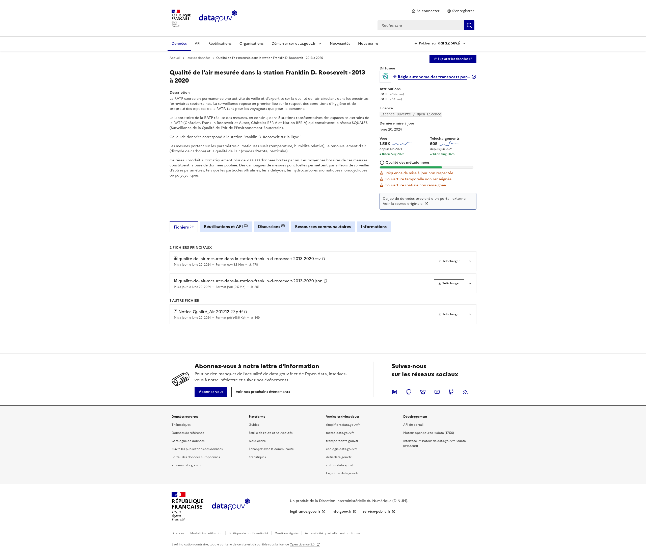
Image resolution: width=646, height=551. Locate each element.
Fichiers (184, 227)
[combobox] (426, 25)
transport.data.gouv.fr (342, 441)
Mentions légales (287, 533)
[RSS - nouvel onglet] (465, 392)
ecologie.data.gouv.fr (341, 449)
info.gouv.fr (342, 511)
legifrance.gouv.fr (305, 511)
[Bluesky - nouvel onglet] (423, 392)
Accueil (175, 58)
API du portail (413, 424)
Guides (254, 424)
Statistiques (257, 457)
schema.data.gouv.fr (186, 465)
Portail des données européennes (196, 457)
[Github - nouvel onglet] (451, 392)
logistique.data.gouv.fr (342, 473)
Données (179, 43)
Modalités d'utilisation (206, 533)
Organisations (251, 43)
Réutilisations (219, 43)
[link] (425, 11)
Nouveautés (340, 43)
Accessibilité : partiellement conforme (332, 533)
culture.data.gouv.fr (340, 465)
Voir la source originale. (403, 203)
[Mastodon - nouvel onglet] (409, 392)
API (197, 43)
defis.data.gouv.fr (339, 457)
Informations (374, 226)
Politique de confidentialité (248, 533)
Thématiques (181, 424)
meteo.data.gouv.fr (340, 433)
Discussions (271, 226)
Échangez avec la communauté (271, 449)
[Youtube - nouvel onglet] (437, 392)
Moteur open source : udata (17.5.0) (428, 433)
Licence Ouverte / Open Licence (411, 114)
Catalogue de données (188, 441)
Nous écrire (368, 43)
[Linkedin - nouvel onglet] (395, 392)
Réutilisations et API (226, 226)
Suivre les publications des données (197, 449)
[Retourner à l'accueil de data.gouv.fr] (218, 18)
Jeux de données (198, 58)
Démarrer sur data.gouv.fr (294, 43)
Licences (178, 533)
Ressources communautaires (323, 226)
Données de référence (188, 433)
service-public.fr (377, 511)
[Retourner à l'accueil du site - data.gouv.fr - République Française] (231, 506)
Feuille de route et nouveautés (270, 433)
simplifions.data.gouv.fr (343, 424)
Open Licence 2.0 (302, 544)
